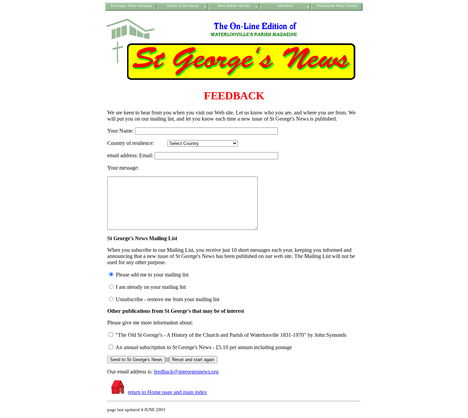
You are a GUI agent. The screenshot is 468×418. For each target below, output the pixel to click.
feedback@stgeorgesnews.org (186, 371)
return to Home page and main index (167, 392)
